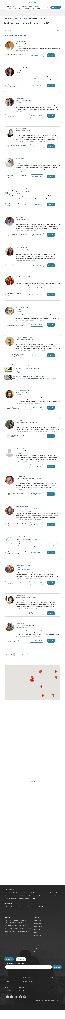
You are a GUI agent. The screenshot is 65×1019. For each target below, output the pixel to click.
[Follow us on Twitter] (11, 996)
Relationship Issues (22, 907)
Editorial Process (27, 981)
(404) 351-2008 (37, 524)
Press (51, 977)
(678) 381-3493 (37, 294)
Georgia (19, 56)
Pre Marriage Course (39, 949)
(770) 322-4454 (37, 55)
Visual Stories (37, 935)
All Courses (36, 951)
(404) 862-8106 (37, 325)
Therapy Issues (9, 903)
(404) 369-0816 (37, 116)
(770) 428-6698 (37, 85)
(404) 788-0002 (37, 355)
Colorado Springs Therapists (36, 895)
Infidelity (7, 907)
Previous (7, 654)
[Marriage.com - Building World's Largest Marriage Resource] (32, 3)
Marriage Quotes (38, 929)
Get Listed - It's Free (21, 35)
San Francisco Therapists (37, 893)
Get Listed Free (56, 7)
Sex (29, 907)
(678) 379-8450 (37, 641)
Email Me (50, 55)
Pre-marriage (35, 907)
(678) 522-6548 (37, 494)
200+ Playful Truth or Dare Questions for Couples (18, 928)
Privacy (7, 981)
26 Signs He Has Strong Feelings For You (15, 925)
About (6, 977)
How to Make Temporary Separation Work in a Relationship (30, 376)
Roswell (23, 582)
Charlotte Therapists (23, 898)
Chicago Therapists (51, 893)
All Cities (32, 898)
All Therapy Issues (45, 907)
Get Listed (9, 959)
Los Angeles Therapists (22, 895)
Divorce (13, 907)
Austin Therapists (50, 895)
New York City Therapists (11, 893)
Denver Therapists (24, 893)
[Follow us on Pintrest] (24, 996)
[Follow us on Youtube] (16, 996)
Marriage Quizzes (38, 926)
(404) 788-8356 (37, 408)
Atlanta (18, 493)
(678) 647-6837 (37, 466)
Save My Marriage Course (40, 946)
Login (47, 7)
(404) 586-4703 (37, 552)
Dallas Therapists (9, 895)
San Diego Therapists (10, 898)
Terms (51, 981)
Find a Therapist (9, 889)
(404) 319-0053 (37, 436)
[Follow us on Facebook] (7, 996)
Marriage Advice (38, 923)
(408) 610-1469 (37, 613)
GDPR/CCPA (8, 990)
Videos (35, 932)
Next (23, 654)
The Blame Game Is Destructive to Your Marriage (27, 368)
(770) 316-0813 (37, 146)
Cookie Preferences (24, 990)
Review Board (26, 977)
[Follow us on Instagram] (20, 996)
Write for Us (21, 959)
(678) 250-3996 (37, 583)
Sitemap (38, 1000)
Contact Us (8, 987)
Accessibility (22, 987)
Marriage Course (38, 943)
